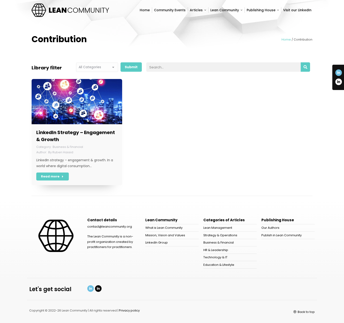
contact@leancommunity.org (109, 226)
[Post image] (77, 101)
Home (286, 39)
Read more (50, 176)
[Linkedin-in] (338, 72)
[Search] (305, 67)
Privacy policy (129, 310)
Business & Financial (68, 147)
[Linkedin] (90, 288)
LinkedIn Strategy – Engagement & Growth (75, 136)
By (60, 152)
